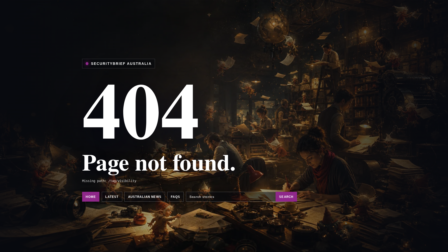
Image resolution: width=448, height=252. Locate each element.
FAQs (175, 197)
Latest (112, 197)
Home (91, 197)
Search (286, 197)
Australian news (144, 197)
